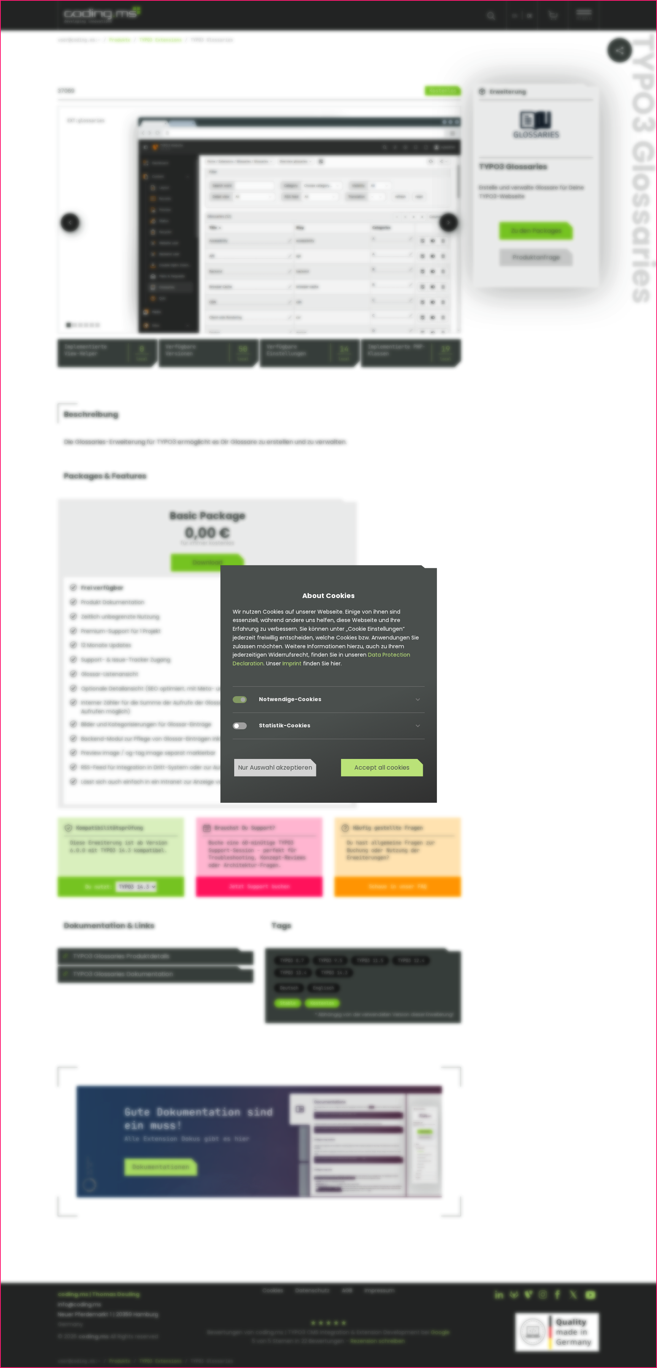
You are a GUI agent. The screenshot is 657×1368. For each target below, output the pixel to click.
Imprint (292, 663)
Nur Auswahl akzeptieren (275, 767)
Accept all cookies (381, 767)
